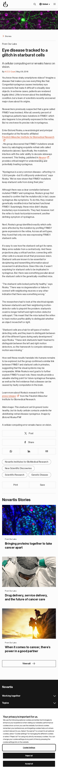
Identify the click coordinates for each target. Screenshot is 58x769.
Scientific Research (14, 475)
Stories (8, 36)
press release (9, 396)
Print (15, 485)
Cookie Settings (29, 747)
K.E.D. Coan (10, 72)
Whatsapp (11, 451)
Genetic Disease (39, 475)
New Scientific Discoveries (18, 468)
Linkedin (29, 451)
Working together (54, 696)
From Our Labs (9, 44)
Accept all (29, 764)
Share (31, 442)
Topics (54, 703)
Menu (54, 4)
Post (31, 433)
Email (47, 451)
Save (42, 485)
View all (27, 663)
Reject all (29, 756)
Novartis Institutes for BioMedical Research (26, 462)
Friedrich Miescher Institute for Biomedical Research (28, 137)
